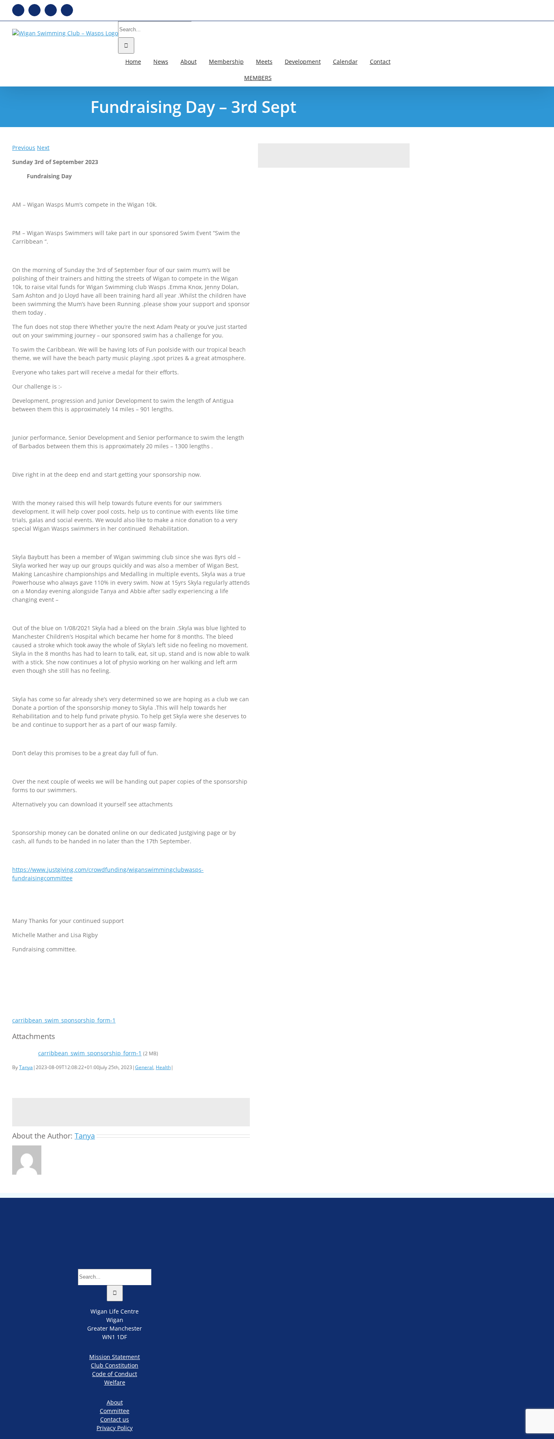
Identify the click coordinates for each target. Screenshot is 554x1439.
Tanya (26, 1067)
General (144, 1067)
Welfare (114, 1382)
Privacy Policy (115, 1428)
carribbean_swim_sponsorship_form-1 (64, 1020)
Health (163, 1067)
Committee (114, 1411)
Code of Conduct (114, 1374)
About (115, 1402)
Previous (23, 147)
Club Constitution (114, 1365)
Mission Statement (114, 1357)
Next (43, 147)
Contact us (114, 1419)
